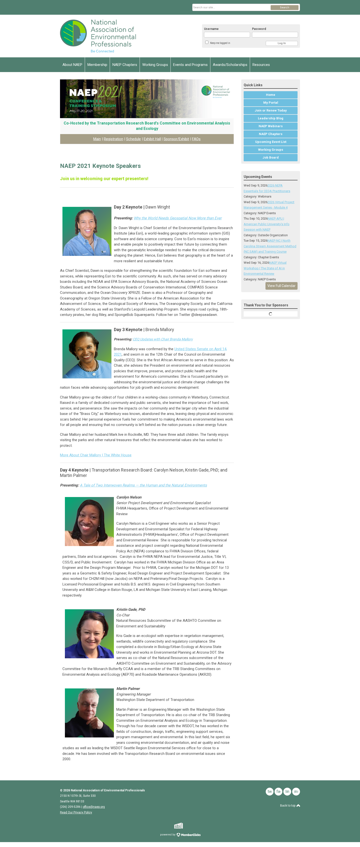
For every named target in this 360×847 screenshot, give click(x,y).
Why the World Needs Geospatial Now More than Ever (178, 218)
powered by (168, 834)
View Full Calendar (281, 286)
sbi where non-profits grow (185, 825)
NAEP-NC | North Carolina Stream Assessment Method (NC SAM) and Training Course (270, 246)
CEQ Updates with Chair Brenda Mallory (163, 339)
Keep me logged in (220, 43)
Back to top (288, 805)
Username (211, 29)
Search (284, 7)
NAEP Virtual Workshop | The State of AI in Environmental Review (265, 268)
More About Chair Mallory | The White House (96, 455)
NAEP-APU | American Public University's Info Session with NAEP (266, 224)
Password (259, 29)
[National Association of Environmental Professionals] (108, 36)
